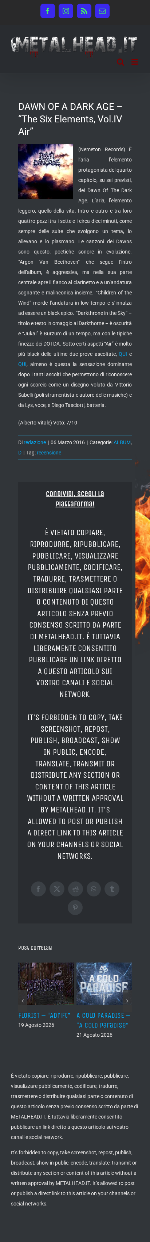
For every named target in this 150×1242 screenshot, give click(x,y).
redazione (35, 442)
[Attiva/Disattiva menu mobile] (135, 62)
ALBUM (122, 442)
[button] (22, 1001)
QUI (123, 354)
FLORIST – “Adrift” (44, 1015)
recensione (49, 453)
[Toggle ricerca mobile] (120, 62)
